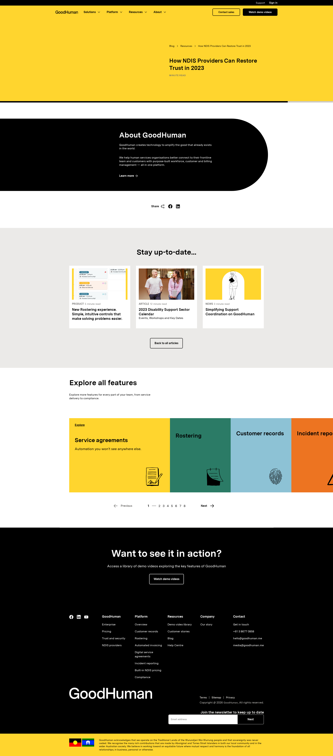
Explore (80, 425)
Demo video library (180, 624)
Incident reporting (147, 663)
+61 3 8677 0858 (243, 631)
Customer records (260, 433)
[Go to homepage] (110, 693)
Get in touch (241, 624)
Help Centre (175, 645)
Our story (206, 624)
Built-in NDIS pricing (148, 670)
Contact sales (226, 12)
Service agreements (101, 440)
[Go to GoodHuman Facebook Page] (71, 617)
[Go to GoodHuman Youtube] (86, 617)
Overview (141, 624)
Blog (171, 46)
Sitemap (216, 697)
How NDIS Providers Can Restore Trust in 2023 (224, 46)
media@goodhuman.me (248, 645)
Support (260, 2)
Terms (204, 697)
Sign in (273, 2)
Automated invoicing (148, 645)
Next (250, 719)
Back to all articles (166, 343)
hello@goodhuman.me (247, 638)
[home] (67, 12)
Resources (186, 46)
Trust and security (113, 638)
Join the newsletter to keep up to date (232, 712)
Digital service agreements (144, 654)
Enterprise (109, 624)
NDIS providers (112, 645)
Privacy (230, 697)
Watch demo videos (260, 12)
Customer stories (179, 631)
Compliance (142, 677)
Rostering (189, 435)
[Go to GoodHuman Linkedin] (78, 617)
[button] (92, 12)
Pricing (106, 631)
